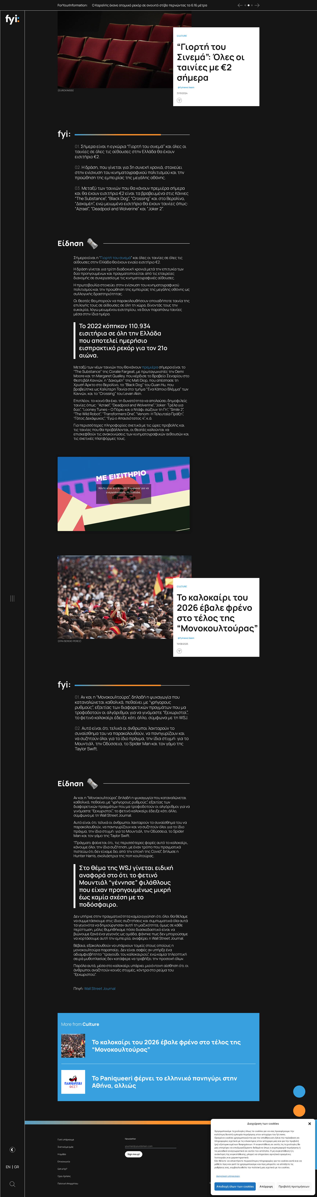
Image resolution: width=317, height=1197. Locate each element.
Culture (182, 36)
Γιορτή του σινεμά (116, 257)
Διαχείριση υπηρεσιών (228, 1176)
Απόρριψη (266, 1186)
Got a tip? (62, 1168)
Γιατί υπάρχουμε (66, 1139)
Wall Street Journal (99, 988)
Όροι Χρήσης (64, 1176)
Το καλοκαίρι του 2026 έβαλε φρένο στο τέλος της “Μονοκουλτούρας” (166, 1045)
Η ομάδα (62, 1154)
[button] (309, 1124)
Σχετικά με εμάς (66, 1146)
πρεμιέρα (150, 367)
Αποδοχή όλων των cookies (235, 1186)
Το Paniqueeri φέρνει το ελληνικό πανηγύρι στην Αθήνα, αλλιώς (164, 1082)
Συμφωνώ (124, 498)
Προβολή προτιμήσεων (294, 1186)
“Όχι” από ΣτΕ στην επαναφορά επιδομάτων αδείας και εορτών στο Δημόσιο (150, 5)
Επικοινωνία (64, 1161)
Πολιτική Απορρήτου (68, 1183)
